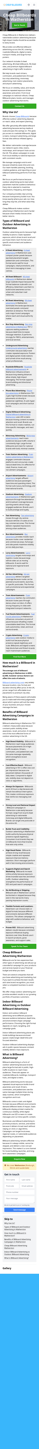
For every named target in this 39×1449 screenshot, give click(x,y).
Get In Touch (19, 25)
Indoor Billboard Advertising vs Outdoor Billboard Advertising (17, 1253)
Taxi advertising (27, 515)
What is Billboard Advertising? (16, 1258)
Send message (19, 1210)
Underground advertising (16, 348)
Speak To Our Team (19, 946)
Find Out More (19, 657)
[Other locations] (28, 5)
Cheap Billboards (22, 116)
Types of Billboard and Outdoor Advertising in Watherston (17, 1228)
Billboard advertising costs (13, 682)
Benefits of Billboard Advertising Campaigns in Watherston (17, 1240)
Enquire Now (19, 1159)
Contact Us (19, 106)
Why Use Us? (9, 1223)
